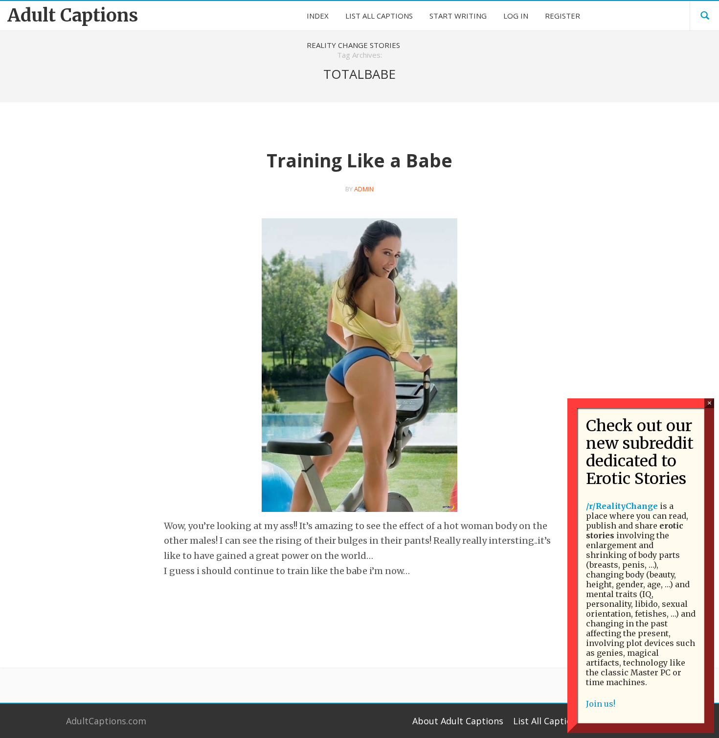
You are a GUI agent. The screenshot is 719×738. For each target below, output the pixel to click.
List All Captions (547, 721)
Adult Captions (72, 15)
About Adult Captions (457, 721)
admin (364, 188)
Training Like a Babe (359, 160)
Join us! (600, 704)
